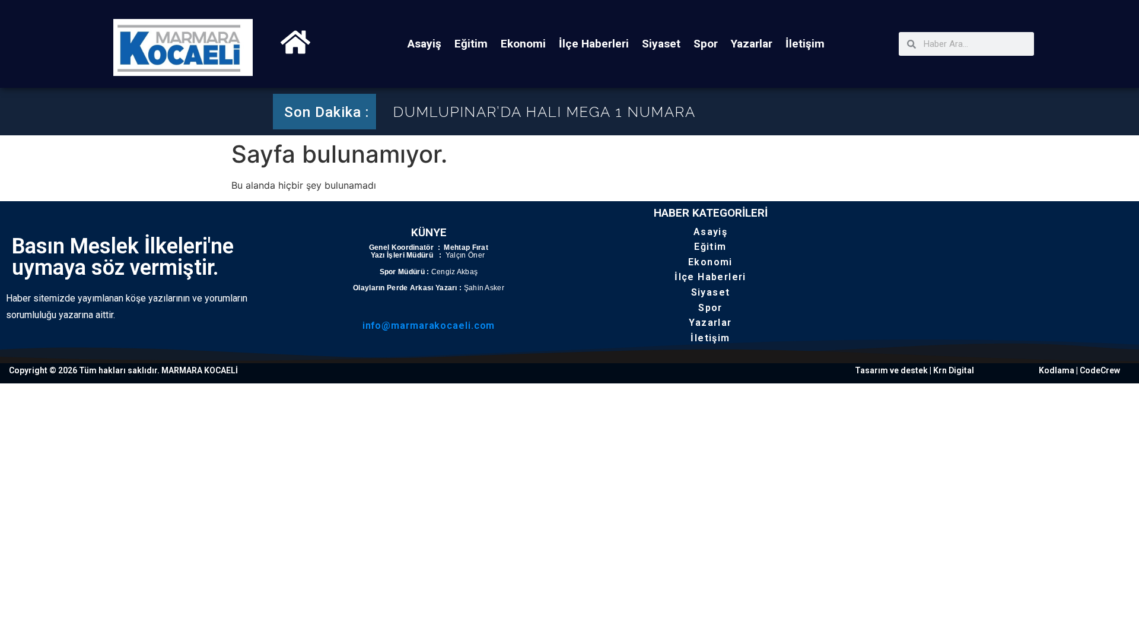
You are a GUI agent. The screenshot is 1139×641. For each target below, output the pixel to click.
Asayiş (424, 43)
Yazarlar (751, 43)
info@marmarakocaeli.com (428, 325)
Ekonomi (523, 43)
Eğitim (471, 43)
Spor (705, 43)
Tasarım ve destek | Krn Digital (914, 370)
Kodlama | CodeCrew (1079, 370)
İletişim (805, 43)
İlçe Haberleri (594, 43)
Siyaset (661, 43)
